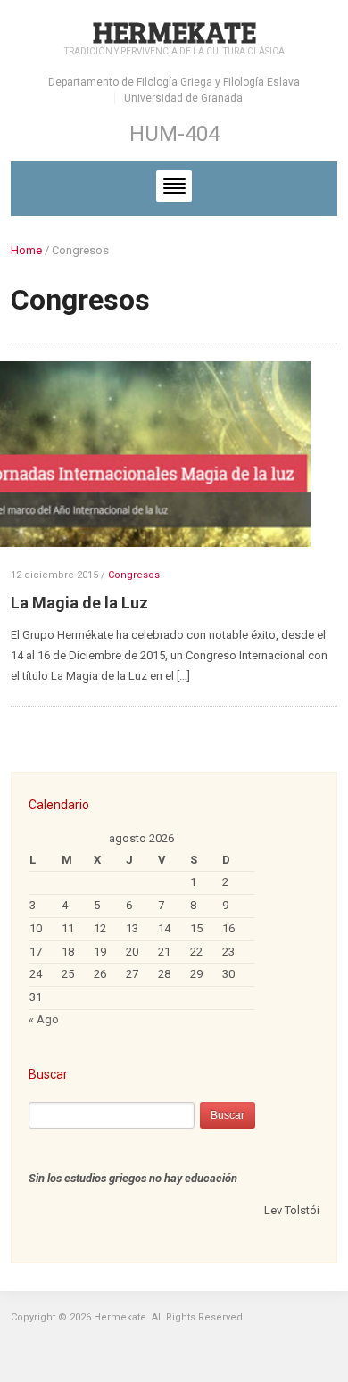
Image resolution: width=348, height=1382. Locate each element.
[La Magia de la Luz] (161, 461)
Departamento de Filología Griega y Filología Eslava (174, 82)
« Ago (44, 1019)
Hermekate (174, 31)
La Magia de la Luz (79, 602)
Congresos (134, 575)
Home (26, 250)
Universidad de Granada (183, 98)
